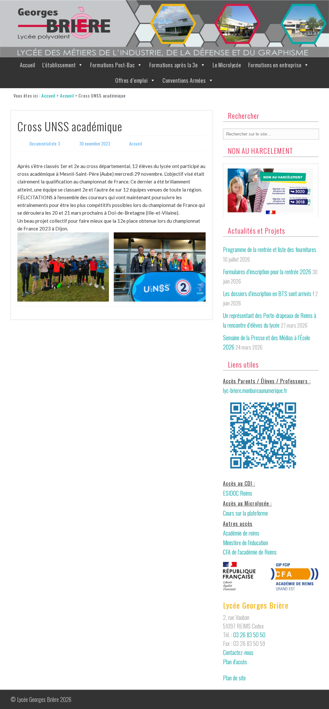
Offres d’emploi (131, 80)
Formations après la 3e (173, 65)
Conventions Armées (184, 80)
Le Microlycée (227, 65)
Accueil (27, 65)
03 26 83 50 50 (249, 634)
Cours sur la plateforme (245, 513)
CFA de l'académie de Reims (250, 552)
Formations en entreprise (274, 65)
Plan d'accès (235, 662)
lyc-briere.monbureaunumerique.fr (255, 390)
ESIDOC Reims (237, 493)
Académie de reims (241, 533)
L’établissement (59, 65)
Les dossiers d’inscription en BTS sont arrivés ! (268, 293)
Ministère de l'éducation (245, 542)
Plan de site (234, 678)
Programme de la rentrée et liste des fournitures (269, 249)
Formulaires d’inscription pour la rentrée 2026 (267, 271)
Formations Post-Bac (112, 65)
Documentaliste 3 (45, 143)
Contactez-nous (238, 652)
